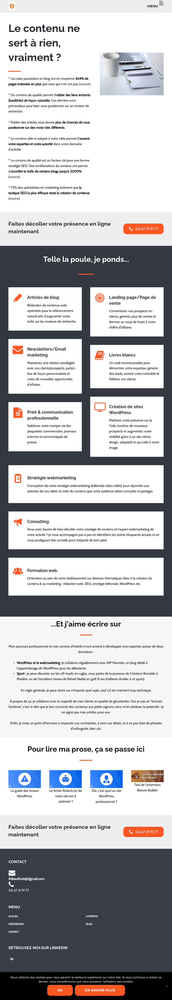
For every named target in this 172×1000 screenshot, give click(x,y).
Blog (89, 924)
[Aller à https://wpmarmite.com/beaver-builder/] (147, 782)
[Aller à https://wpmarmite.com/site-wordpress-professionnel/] (106, 788)
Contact (14, 931)
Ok (60, 990)
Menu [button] (152, 6)
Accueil (13, 916)
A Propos (92, 916)
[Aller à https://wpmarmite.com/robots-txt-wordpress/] (65, 788)
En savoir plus (100, 990)
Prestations (16, 924)
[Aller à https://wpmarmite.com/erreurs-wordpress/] (24, 785)
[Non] (167, 986)
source (84, 84)
